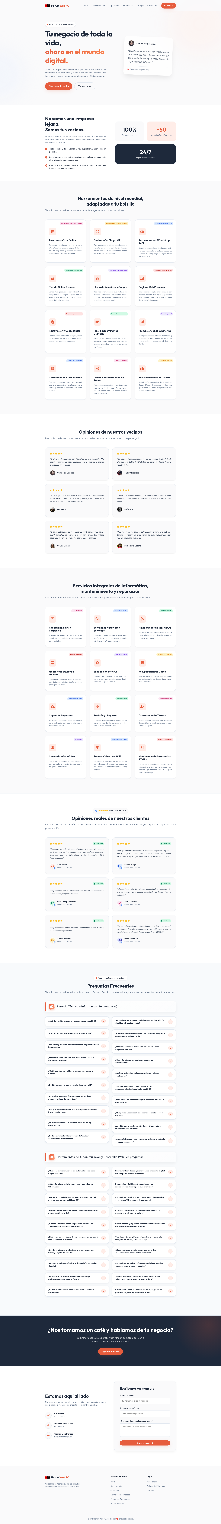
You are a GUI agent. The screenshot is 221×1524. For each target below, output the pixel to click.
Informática (128, 5)
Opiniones (114, 5)
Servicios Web (116, 1486)
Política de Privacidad (156, 1486)
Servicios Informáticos (120, 1495)
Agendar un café (110, 1351)
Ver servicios (85, 86)
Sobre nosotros (117, 1503)
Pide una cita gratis (59, 86)
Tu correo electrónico (129, 1408)
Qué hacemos (99, 5)
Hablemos (168, 5)
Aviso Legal (152, 1482)
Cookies (150, 1490)
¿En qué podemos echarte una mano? (136, 1421)
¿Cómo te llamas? (127, 1395)
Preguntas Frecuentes (147, 5)
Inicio (86, 5)
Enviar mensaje (144, 1443)
